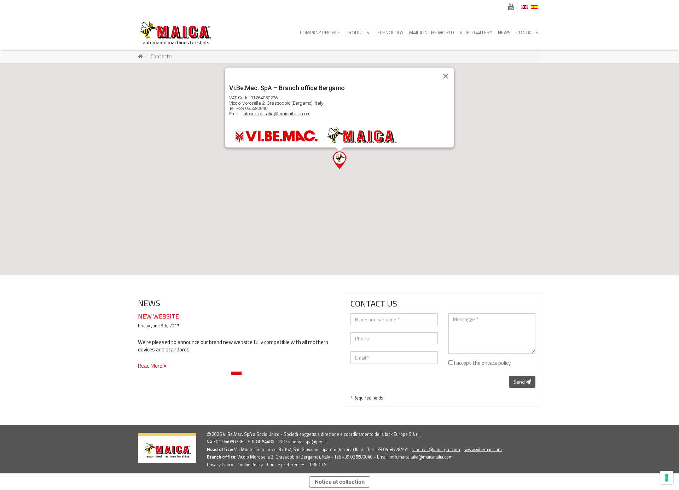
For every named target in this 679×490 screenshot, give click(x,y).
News (504, 32)
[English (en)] (524, 7)
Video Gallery (476, 32)
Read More (150, 366)
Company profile (320, 32)
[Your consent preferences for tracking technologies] (666, 477)
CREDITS (318, 464)
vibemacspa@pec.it (307, 441)
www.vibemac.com (483, 449)
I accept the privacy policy (482, 363)
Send (519, 381)
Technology (389, 32)
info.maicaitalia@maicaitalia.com (277, 113)
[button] (339, 160)
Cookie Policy (250, 464)
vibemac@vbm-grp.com (436, 449)
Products (357, 32)
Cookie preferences (286, 464)
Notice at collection (340, 481)
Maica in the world (431, 32)
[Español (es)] (534, 7)
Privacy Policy (220, 464)
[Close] (445, 76)
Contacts (527, 32)
